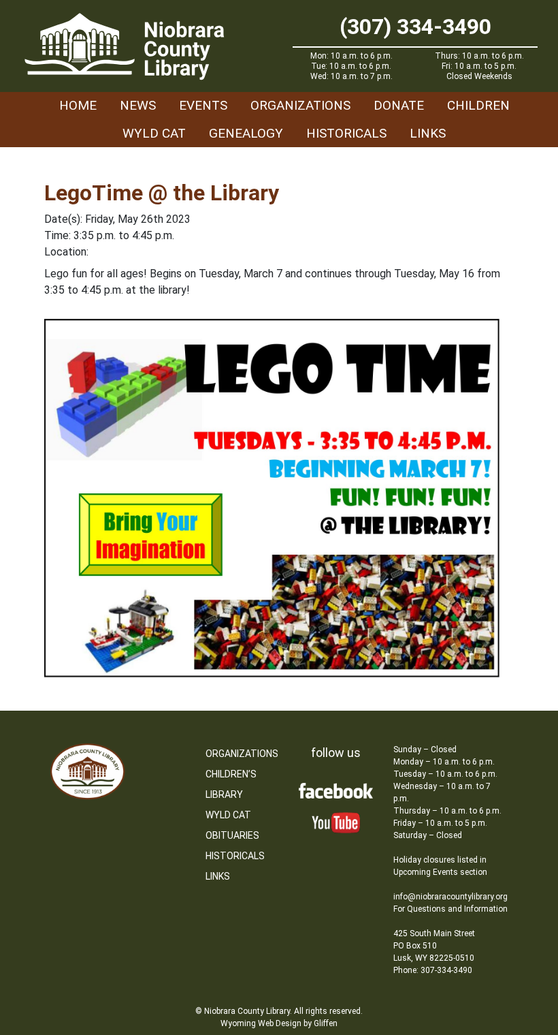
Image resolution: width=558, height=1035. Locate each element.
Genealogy (246, 133)
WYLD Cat (154, 133)
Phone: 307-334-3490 (432, 970)
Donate (399, 105)
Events (203, 105)
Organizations (300, 105)
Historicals (346, 133)
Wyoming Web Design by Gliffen (279, 1023)
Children (478, 105)
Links (428, 133)
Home (78, 105)
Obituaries (232, 835)
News (138, 105)
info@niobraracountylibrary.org (450, 896)
